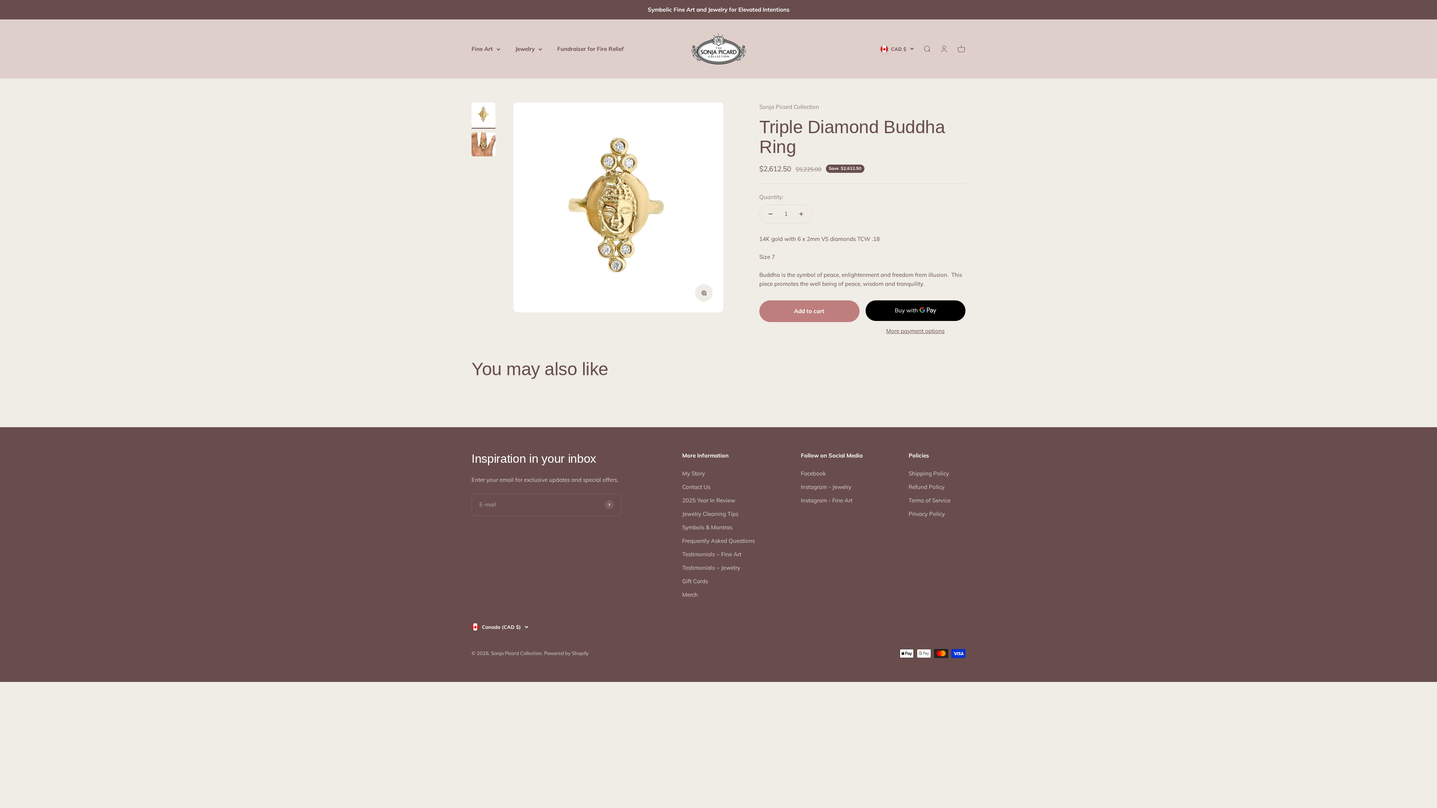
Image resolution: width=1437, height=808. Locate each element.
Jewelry (525, 48)
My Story (693, 473)
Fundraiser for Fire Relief (590, 48)
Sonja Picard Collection (789, 106)
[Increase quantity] (801, 214)
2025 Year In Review (708, 500)
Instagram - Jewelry (826, 486)
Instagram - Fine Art (826, 500)
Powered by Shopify (566, 653)
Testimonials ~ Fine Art (711, 554)
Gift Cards (695, 581)
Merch (690, 594)
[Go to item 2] (483, 145)
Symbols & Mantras (707, 527)
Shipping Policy (929, 473)
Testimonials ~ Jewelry (711, 567)
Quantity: (771, 197)
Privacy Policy (927, 513)
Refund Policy (927, 486)
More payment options (915, 330)
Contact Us (696, 486)
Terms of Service (930, 500)
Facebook (813, 473)
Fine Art (482, 48)
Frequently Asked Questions (718, 540)
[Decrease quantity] (770, 214)
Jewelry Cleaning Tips (710, 513)
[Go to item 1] (483, 115)
